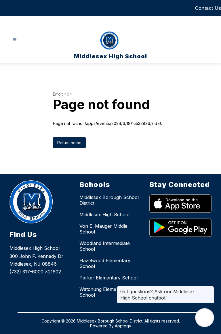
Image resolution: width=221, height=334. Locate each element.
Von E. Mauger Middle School (103, 229)
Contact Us (208, 8)
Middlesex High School (104, 214)
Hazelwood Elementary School (104, 263)
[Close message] (209, 288)
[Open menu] (15, 39)
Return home (69, 142)
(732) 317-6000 (26, 272)
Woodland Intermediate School (104, 246)
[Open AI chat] (205, 318)
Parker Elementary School (108, 278)
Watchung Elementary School (103, 292)
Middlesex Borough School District (109, 200)
